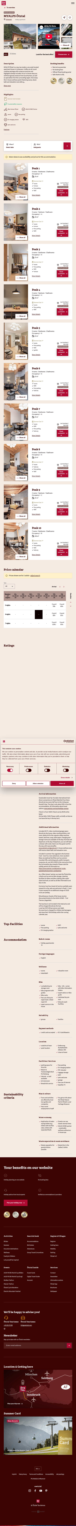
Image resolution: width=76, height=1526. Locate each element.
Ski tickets (30, 1245)
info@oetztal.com (26, 1325)
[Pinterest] (46, 1490)
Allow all (62, 783)
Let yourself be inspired (11, 1260)
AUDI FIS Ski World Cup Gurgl (13, 1276)
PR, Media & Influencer (38, 1479)
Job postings (60, 1474)
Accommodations (32, 1241)
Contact (53, 1273)
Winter (6, 1241)
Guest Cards (31, 1273)
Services (54, 1267)
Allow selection (38, 783)
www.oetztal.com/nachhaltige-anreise (56, 808)
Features (6, 129)
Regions (53, 1241)
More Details (36, 195)
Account (30, 1280)
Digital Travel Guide (33, 1276)
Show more (7, 86)
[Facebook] (35, 1490)
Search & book (33, 1236)
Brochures (53, 1287)
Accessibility (49, 1474)
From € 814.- (62, 614)
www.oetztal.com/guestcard (48, 848)
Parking (52, 1252)
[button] (38, 1469)
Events (7, 1267)
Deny (14, 783)
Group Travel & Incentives (35, 1252)
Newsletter (53, 1276)
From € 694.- (62, 605)
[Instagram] (29, 1490)
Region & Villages (57, 1236)
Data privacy (23, 1474)
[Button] (69, 1345)
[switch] (28, 770)
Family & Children (9, 1256)
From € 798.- (54, 605)
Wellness (7, 1252)
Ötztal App (53, 1284)
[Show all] (16, 200)
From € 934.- (62, 623)
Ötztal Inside (32, 1267)
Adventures (30, 1249)
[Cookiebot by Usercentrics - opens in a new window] (65, 741)
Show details (65, 777)
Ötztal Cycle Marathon (11, 1287)
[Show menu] (73, 3)
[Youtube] (41, 1490)
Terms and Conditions (36, 1474)
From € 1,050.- (54, 623)
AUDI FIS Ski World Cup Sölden (13, 1273)
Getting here (54, 1245)
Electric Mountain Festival (12, 1291)
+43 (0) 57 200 (8, 1325)
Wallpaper (53, 1291)
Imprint (14, 1474)
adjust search (35, 576)
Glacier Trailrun (9, 1284)
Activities (8, 1236)
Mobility (53, 1249)
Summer (6, 1245)
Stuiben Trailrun (9, 1280)
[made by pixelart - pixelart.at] (38, 1512)
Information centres (56, 1280)
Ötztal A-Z (53, 1256)
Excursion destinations (11, 1249)
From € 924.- (54, 614)
